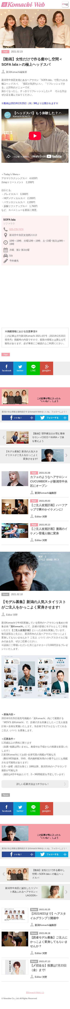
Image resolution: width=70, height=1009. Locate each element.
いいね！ (18, 418)
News (6, 795)
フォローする (53, 418)
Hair (6, 354)
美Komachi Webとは (35, 992)
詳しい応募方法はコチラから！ (33, 784)
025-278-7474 (16, 229)
